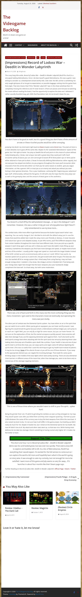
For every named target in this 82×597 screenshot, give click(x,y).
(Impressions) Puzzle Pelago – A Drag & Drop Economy (60, 478)
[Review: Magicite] (41, 493)
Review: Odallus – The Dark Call (13, 509)
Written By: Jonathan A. (54, 57)
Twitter (73, 469)
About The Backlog (49, 45)
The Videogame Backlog (14, 23)
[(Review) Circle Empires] (67, 493)
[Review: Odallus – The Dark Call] (14, 493)
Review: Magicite (39, 508)
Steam (43, 57)
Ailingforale (22, 71)
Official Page (59, 469)
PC (38, 57)
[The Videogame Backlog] (5, 45)
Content (18, 45)
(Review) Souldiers (49, 3)
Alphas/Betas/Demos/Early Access (15, 57)
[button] (23, 45)
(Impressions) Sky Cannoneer (17, 477)
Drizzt (56, 147)
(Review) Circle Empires (65, 508)
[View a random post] (76, 45)
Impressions (31, 57)
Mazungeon (32, 45)
